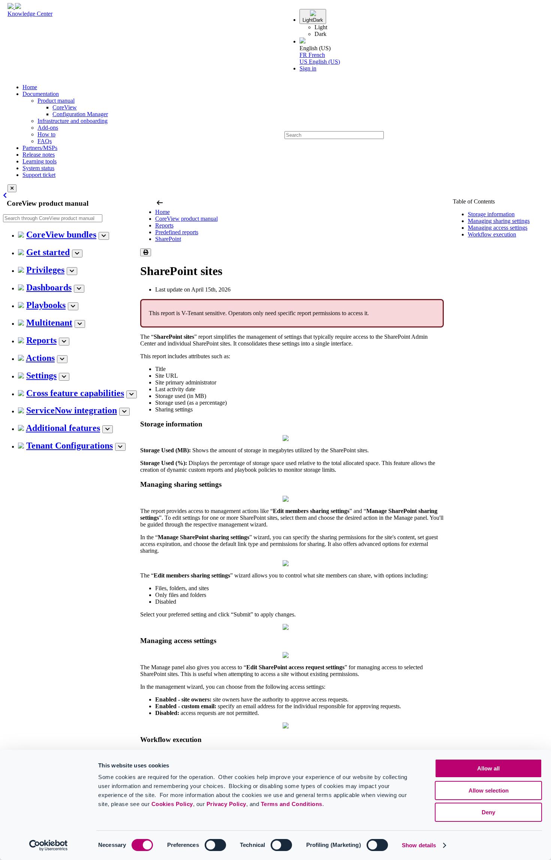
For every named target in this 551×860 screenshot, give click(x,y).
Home (29, 87)
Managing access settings (497, 227)
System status (38, 168)
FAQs (44, 141)
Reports (41, 340)
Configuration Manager (80, 114)
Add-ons (47, 127)
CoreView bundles (61, 234)
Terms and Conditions (291, 804)
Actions (40, 358)
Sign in (307, 68)
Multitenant (49, 323)
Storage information (491, 214)
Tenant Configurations (69, 445)
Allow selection (489, 790)
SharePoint (168, 239)
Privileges (45, 270)
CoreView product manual (186, 218)
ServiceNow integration (71, 410)
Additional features (63, 428)
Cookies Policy (172, 804)
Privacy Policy (226, 804)
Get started (48, 252)
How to (46, 134)
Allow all (488, 768)
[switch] (215, 845)
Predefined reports (176, 232)
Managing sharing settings (499, 221)
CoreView (64, 107)
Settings (41, 375)
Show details (419, 845)
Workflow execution (492, 234)
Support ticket (38, 175)
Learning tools (39, 161)
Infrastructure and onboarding (72, 121)
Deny (488, 812)
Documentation (40, 94)
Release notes (38, 154)
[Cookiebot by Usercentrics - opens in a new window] (48, 845)
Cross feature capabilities (75, 393)
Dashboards (49, 287)
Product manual (56, 100)
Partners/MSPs (39, 148)
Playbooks (46, 305)
